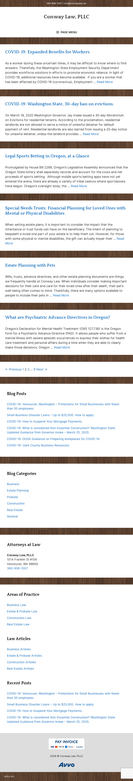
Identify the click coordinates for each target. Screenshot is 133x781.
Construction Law (19, 618)
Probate (12, 497)
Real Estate (15, 510)
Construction (16, 503)
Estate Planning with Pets (30, 265)
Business (13, 484)
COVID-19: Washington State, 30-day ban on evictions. (59, 104)
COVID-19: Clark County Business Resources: (38, 445)
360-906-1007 (54, 3)
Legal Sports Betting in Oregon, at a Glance (47, 156)
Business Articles (19, 649)
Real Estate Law (18, 624)
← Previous (13, 369)
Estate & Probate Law (22, 611)
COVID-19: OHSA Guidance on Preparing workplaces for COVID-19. (53, 439)
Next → (41, 369)
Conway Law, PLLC (66, 17)
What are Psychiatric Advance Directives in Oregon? (57, 317)
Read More (105, 82)
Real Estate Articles (20, 668)
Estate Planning (18, 490)
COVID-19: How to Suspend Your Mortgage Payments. (45, 421)
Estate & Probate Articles (24, 655)
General (12, 516)
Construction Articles (21, 662)
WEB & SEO (9, 776)
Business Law (16, 605)
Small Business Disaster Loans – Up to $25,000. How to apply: (50, 415)
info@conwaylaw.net (75, 3)
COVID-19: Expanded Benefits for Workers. (47, 52)
